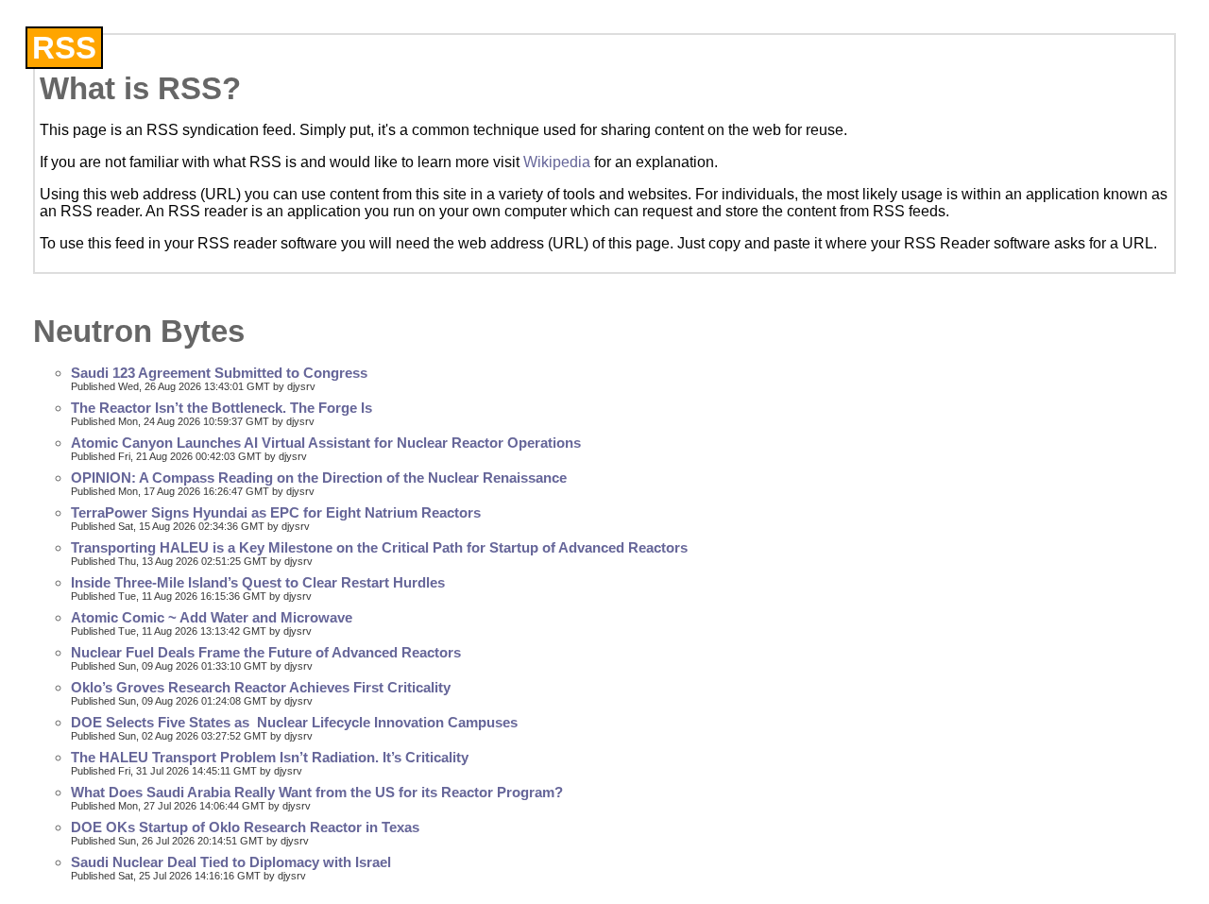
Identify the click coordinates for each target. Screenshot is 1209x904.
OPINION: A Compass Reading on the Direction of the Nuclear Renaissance (319, 478)
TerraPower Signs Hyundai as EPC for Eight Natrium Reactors (276, 512)
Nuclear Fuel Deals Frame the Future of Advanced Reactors (266, 652)
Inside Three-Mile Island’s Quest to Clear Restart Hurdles (258, 582)
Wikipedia (556, 162)
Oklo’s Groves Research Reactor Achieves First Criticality (261, 687)
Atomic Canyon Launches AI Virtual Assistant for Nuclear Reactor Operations (326, 443)
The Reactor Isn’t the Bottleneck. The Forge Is (221, 408)
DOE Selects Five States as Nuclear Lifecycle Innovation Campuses (294, 722)
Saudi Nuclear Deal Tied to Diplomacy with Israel (231, 862)
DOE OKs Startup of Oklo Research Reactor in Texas (245, 827)
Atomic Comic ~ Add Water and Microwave (211, 617)
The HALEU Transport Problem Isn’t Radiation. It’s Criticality (269, 757)
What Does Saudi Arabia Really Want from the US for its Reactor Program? (317, 792)
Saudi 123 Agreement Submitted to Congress (219, 373)
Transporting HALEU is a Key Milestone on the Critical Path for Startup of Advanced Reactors (379, 547)
